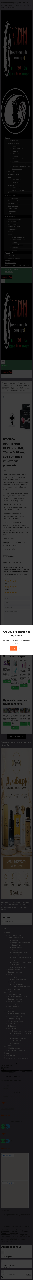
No (20, 648)
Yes (13, 648)
